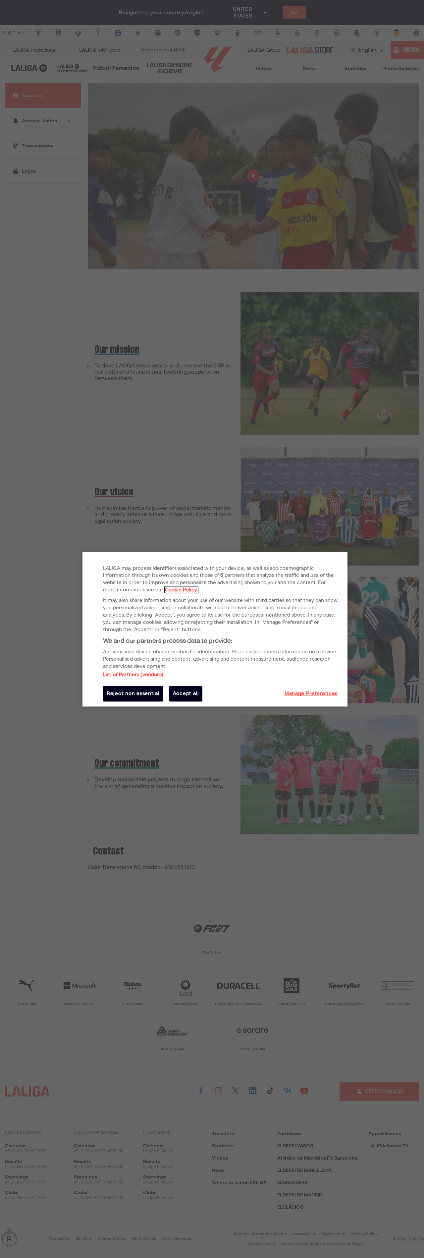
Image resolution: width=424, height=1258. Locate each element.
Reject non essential (133, 693)
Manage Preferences (311, 693)
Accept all (186, 693)
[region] (214, 629)
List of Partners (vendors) (133, 675)
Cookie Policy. (181, 590)
